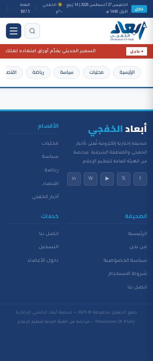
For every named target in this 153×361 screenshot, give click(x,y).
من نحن (138, 247)
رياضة (38, 72)
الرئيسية (127, 72)
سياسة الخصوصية (125, 260)
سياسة (67, 72)
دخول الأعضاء (43, 260)
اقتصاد (10, 72)
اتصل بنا (137, 287)
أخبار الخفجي (45, 197)
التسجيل (49, 247)
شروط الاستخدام (127, 274)
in (74, 179)
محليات (96, 72)
